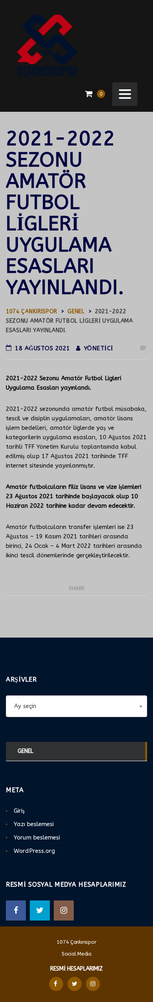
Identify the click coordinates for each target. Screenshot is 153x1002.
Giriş (19, 810)
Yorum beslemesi (37, 837)
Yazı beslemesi (34, 824)
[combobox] (76, 706)
